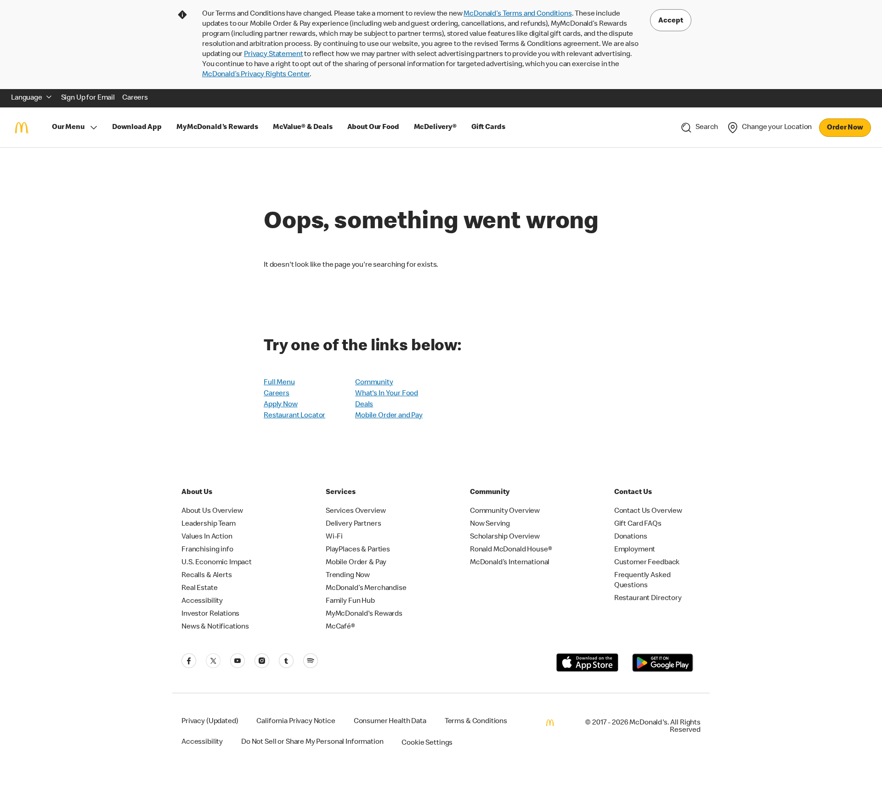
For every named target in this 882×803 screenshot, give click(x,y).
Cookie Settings (426, 743)
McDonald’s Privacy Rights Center (256, 75)
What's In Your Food (386, 394)
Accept (670, 21)
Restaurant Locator (294, 416)
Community (374, 383)
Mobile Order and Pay (389, 416)
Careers (276, 394)
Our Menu (68, 127)
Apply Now (281, 405)
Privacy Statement (273, 54)
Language (26, 98)
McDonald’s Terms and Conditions (517, 14)
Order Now (845, 128)
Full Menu (279, 383)
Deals (364, 405)
